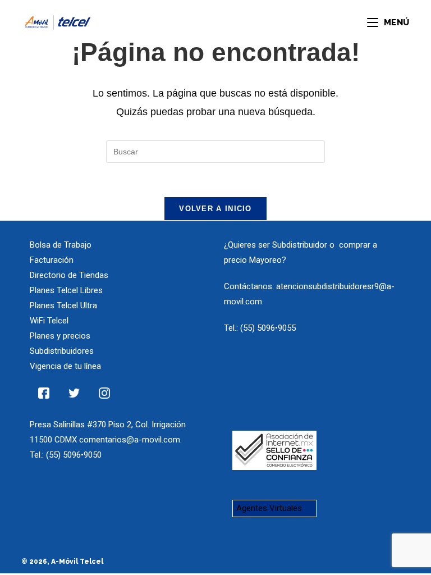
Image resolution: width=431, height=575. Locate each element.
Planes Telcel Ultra (63, 305)
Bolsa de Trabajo (60, 245)
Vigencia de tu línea (65, 366)
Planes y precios (60, 336)
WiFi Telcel (49, 321)
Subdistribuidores (62, 351)
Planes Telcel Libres (66, 290)
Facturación (52, 260)
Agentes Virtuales (269, 508)
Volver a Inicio (215, 208)
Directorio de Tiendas (69, 275)
